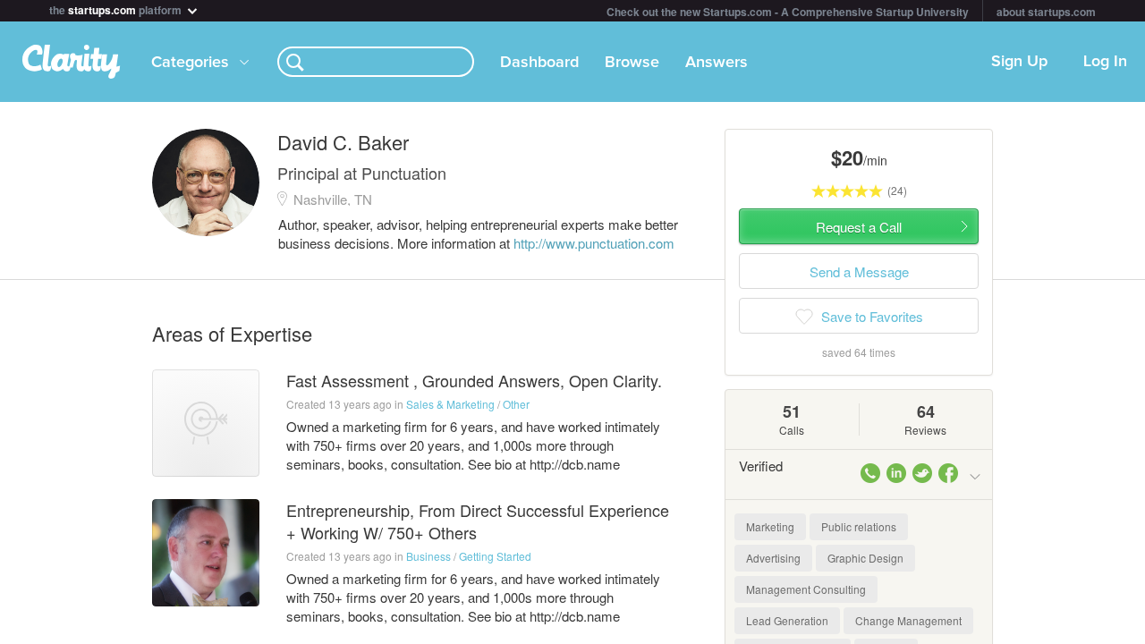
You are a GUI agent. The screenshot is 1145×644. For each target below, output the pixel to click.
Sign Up (1019, 62)
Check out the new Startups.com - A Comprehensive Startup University (787, 12)
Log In (1105, 62)
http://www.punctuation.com (593, 242)
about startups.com (1046, 12)
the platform (116, 8)
